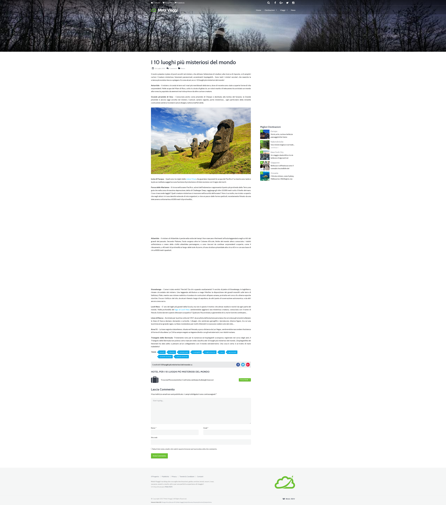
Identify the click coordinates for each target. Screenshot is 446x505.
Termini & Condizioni (186, 476)
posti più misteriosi (182, 356)
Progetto (168, 3)
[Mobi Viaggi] (164, 10)
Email (205, 428)
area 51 (162, 352)
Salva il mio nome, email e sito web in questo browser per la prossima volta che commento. (184, 449)
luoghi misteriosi (210, 352)
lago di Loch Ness (182, 309)
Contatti (156, 3)
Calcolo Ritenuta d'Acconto (191, 502)
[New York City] (264, 155)
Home (258, 10)
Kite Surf (201, 502)
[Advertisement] (201, 219)
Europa (274, 131)
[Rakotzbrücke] (264, 144)
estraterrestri (184, 352)
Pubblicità (180, 3)
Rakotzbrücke (277, 141)
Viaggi (283, 10)
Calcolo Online (208, 502)
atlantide (172, 352)
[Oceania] (264, 176)
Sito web (154, 437)
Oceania (274, 173)
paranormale (232, 352)
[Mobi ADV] (288, 498)
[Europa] (264, 134)
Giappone (275, 162)
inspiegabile (196, 352)
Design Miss (165, 502)
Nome (153, 428)
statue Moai (191, 179)
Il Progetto (155, 476)
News (293, 10)
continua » (275, 147)
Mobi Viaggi (180, 502)
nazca (222, 352)
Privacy (174, 476)
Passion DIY (173, 502)
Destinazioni (270, 10)
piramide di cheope (166, 356)
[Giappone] (264, 165)
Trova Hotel (244, 380)
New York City (277, 152)
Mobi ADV (168, 487)
